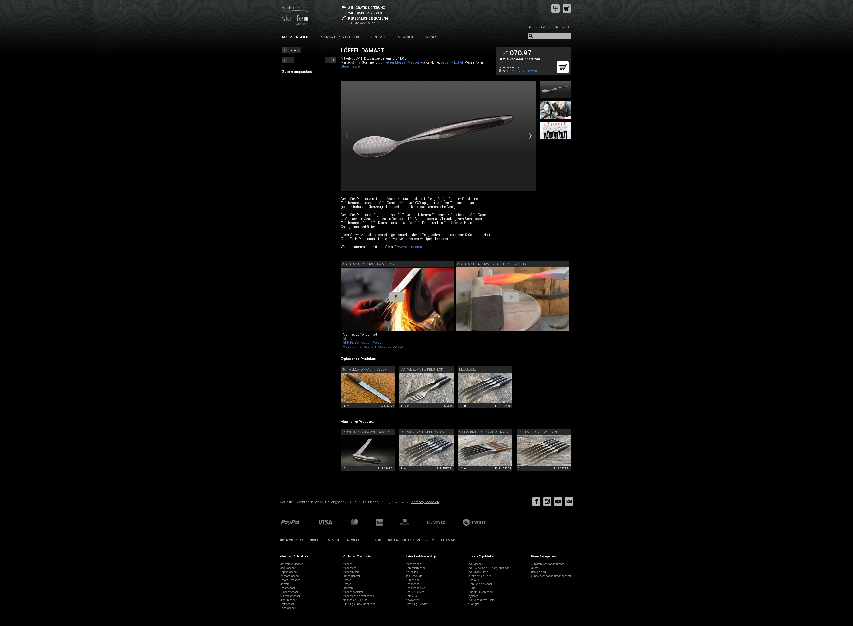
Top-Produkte (414, 576)
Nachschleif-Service (355, 600)
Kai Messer (475, 564)
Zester (347, 580)
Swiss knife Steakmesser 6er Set (487, 432)
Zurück (294, 50)
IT (569, 27)
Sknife (347, 339)
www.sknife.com (409, 247)
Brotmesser (287, 604)
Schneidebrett (351, 576)
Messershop (295, 37)
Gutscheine (412, 580)
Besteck (348, 584)
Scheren (348, 588)
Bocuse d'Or (538, 572)
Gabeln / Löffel (452, 62)
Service (406, 37)
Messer (413, 62)
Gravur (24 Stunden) (522, 71)
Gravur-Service (415, 592)
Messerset (468, 369)
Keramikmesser (290, 580)
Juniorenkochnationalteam (547, 564)
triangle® (474, 604)
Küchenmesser (289, 592)
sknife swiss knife (479, 576)
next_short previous (288, 60)
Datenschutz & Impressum (411, 540)
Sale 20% (411, 596)
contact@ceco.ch (425, 502)
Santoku (285, 584)
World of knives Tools (481, 600)
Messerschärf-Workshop (358, 596)
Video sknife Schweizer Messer (368, 264)
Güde (471, 588)
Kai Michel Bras (478, 572)
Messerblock (351, 572)
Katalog (333, 540)
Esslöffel (414, 223)
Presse (378, 37)
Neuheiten (412, 572)
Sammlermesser (416, 568)
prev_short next (330, 60)
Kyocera (473, 596)
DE (530, 27)
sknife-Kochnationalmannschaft (551, 576)
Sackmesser (288, 568)
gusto (534, 568)
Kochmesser (287, 588)
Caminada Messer (480, 584)
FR (543, 27)
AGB (377, 540)
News (432, 37)
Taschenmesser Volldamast (366, 432)
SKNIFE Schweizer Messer (363, 343)
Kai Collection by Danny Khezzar (488, 568)
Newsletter (357, 540)
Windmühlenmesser (481, 592)
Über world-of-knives (299, 540)
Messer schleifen (353, 592)
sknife (355, 62)
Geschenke (412, 584)
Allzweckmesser (290, 596)
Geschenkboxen (415, 588)
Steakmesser (351, 66)
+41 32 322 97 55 (362, 23)
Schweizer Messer (392, 62)
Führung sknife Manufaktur (360, 604)
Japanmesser (289, 572)
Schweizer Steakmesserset (424, 432)
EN (556, 27)
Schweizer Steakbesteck (422, 369)
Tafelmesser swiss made (539, 432)
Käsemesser (288, 608)
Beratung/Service (416, 604)
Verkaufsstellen (340, 37)
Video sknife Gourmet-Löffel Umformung (491, 264)
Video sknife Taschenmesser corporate (373, 347)
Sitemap (448, 540)
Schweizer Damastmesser (364, 369)
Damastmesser (290, 576)
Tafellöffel (451, 223)
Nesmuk (473, 580)
